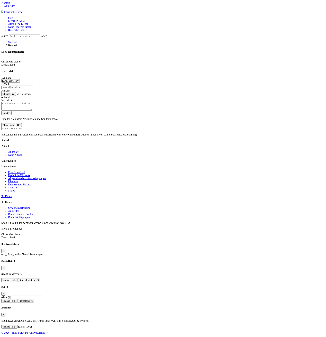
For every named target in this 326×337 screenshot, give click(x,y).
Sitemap (12, 187)
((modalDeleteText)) (29, 280)
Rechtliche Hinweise (19, 175)
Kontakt (5, 2)
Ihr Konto (6, 196)
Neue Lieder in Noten (20, 26)
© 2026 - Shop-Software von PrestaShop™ (24, 332)
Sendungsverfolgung (19, 207)
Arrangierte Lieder (18, 23)
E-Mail (5, 84)
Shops (11, 190)
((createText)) (26, 301)
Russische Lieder (17, 30)
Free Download (16, 172)
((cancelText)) (9, 280)
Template (6, 77)
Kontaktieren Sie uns (19, 184)
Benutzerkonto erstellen (20, 214)
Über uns (13, 181)
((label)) (5, 297)
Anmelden (13, 211)
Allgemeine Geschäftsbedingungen (27, 178)
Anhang (5, 90)
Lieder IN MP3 (16, 20)
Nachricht (6, 100)
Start (10, 17)
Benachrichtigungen (19, 217)
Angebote (13, 151)
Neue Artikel (15, 154)
